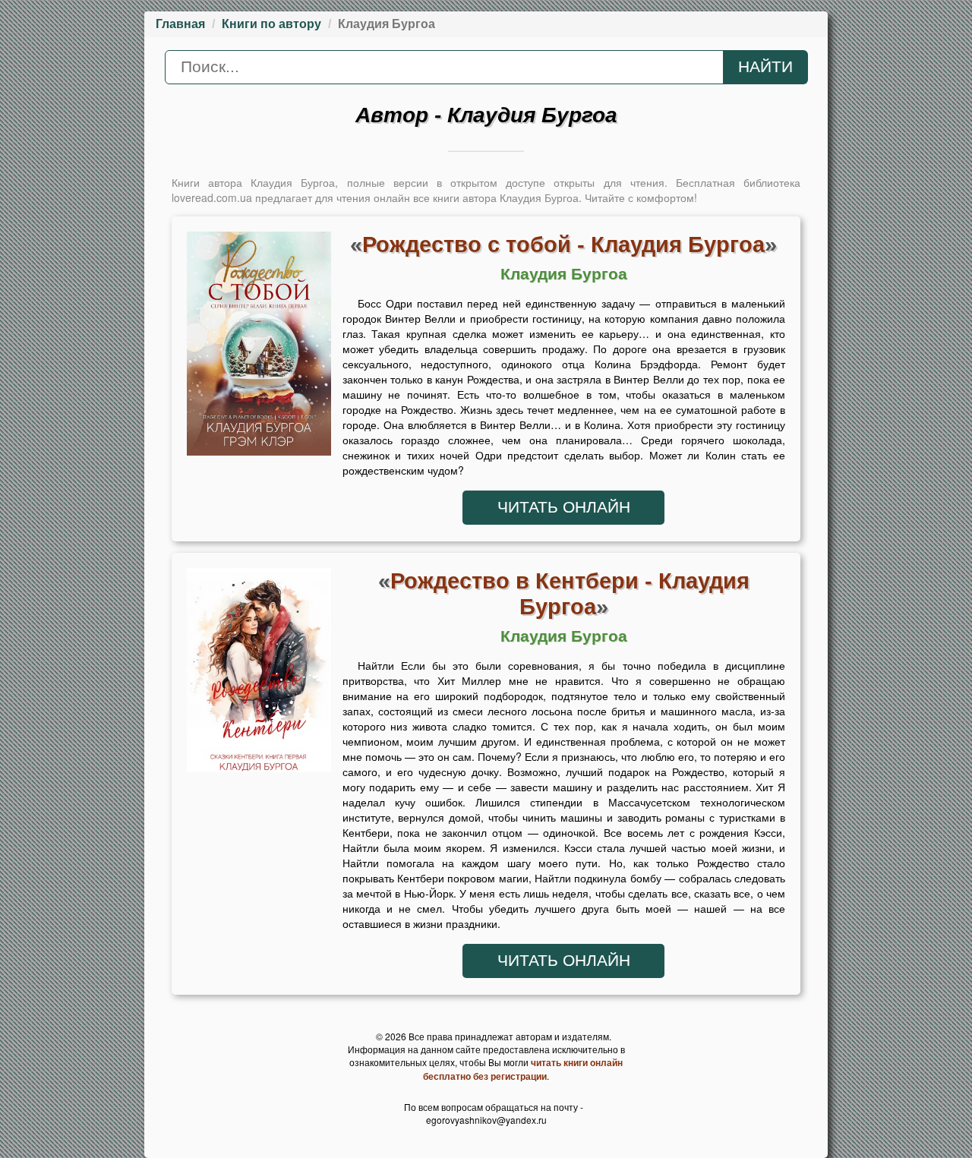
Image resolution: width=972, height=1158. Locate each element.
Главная (180, 23)
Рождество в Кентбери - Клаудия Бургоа (570, 593)
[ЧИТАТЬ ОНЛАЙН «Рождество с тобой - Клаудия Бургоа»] (259, 347)
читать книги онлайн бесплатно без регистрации (523, 1069)
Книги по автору (271, 23)
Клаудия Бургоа (563, 274)
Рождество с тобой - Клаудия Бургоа (563, 244)
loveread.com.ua (212, 197)
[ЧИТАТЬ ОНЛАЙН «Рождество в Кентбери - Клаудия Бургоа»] (259, 673)
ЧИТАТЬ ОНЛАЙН (563, 507)
